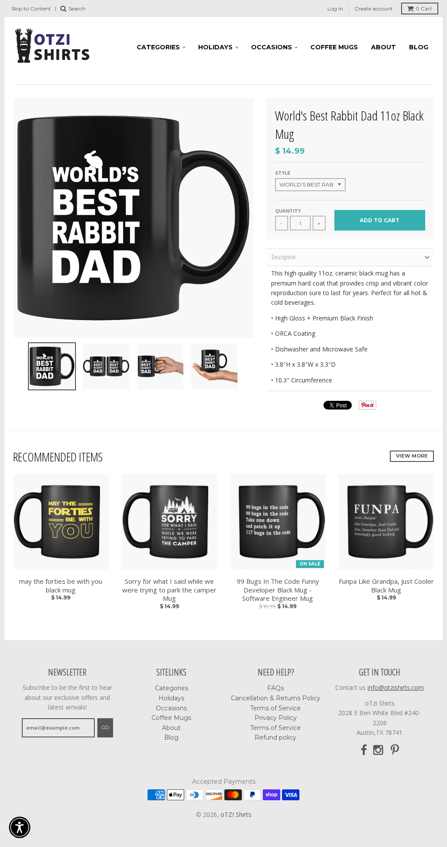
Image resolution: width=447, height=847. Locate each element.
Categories (158, 47)
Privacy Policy (275, 718)
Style (282, 173)
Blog (418, 47)
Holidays (215, 47)
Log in (335, 8)
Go (105, 727)
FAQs (275, 688)
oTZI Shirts (235, 814)
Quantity (288, 211)
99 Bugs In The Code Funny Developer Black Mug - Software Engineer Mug (278, 590)
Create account (373, 8)
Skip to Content (31, 8)
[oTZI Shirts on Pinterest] (395, 750)
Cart (424, 8)
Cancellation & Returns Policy (275, 698)
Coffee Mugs (334, 47)
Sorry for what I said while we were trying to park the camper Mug (169, 590)
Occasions (271, 47)
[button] (20, 827)
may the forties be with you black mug (60, 585)
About (383, 47)
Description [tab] (284, 257)
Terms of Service (275, 708)
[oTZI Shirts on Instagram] (379, 750)
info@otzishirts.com (396, 687)
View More (412, 456)
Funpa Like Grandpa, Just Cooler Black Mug (386, 585)
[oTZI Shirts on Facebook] (364, 750)
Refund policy (275, 737)
